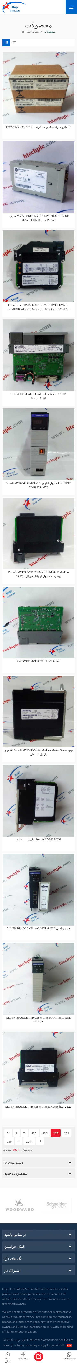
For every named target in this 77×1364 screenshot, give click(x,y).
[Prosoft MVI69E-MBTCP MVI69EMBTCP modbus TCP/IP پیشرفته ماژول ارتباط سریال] (38, 533)
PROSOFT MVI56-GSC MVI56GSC (38, 661)
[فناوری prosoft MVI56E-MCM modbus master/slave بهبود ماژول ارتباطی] (38, 712)
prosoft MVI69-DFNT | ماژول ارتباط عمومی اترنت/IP (38, 127)
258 (66, 1133)
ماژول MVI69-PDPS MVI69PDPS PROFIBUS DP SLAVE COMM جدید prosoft (39, 218)
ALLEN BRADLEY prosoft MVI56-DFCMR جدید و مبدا (38, 1106)
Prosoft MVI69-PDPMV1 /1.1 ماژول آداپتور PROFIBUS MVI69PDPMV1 (38, 485)
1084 (29, 1141)
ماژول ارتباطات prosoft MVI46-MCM (38, 839)
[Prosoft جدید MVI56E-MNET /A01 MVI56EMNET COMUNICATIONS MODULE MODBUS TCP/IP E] (38, 266)
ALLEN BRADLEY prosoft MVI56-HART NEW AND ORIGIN (38, 1019)
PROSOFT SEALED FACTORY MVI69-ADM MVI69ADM (38, 396)
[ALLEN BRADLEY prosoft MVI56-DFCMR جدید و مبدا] (38, 1068)
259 (9, 1141)
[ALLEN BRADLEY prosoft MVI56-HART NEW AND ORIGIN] (38, 979)
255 (33, 1133)
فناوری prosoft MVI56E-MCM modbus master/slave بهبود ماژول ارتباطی (38, 752)
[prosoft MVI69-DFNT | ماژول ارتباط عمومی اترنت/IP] (38, 88)
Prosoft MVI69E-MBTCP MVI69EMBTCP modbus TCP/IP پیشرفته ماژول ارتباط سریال (38, 574)
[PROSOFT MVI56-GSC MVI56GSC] (38, 622)
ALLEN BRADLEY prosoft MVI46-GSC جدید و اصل (38, 928)
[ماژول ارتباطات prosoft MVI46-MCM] (38, 801)
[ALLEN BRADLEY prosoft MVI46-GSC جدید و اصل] (38, 890)
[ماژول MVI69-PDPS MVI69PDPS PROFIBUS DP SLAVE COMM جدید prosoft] (38, 177)
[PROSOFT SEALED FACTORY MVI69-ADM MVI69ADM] (38, 355)
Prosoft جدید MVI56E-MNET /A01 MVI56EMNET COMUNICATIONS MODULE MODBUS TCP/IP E (38, 307)
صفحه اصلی (32, 31)
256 (44, 1133)
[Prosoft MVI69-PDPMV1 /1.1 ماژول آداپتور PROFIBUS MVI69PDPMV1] (38, 444)
